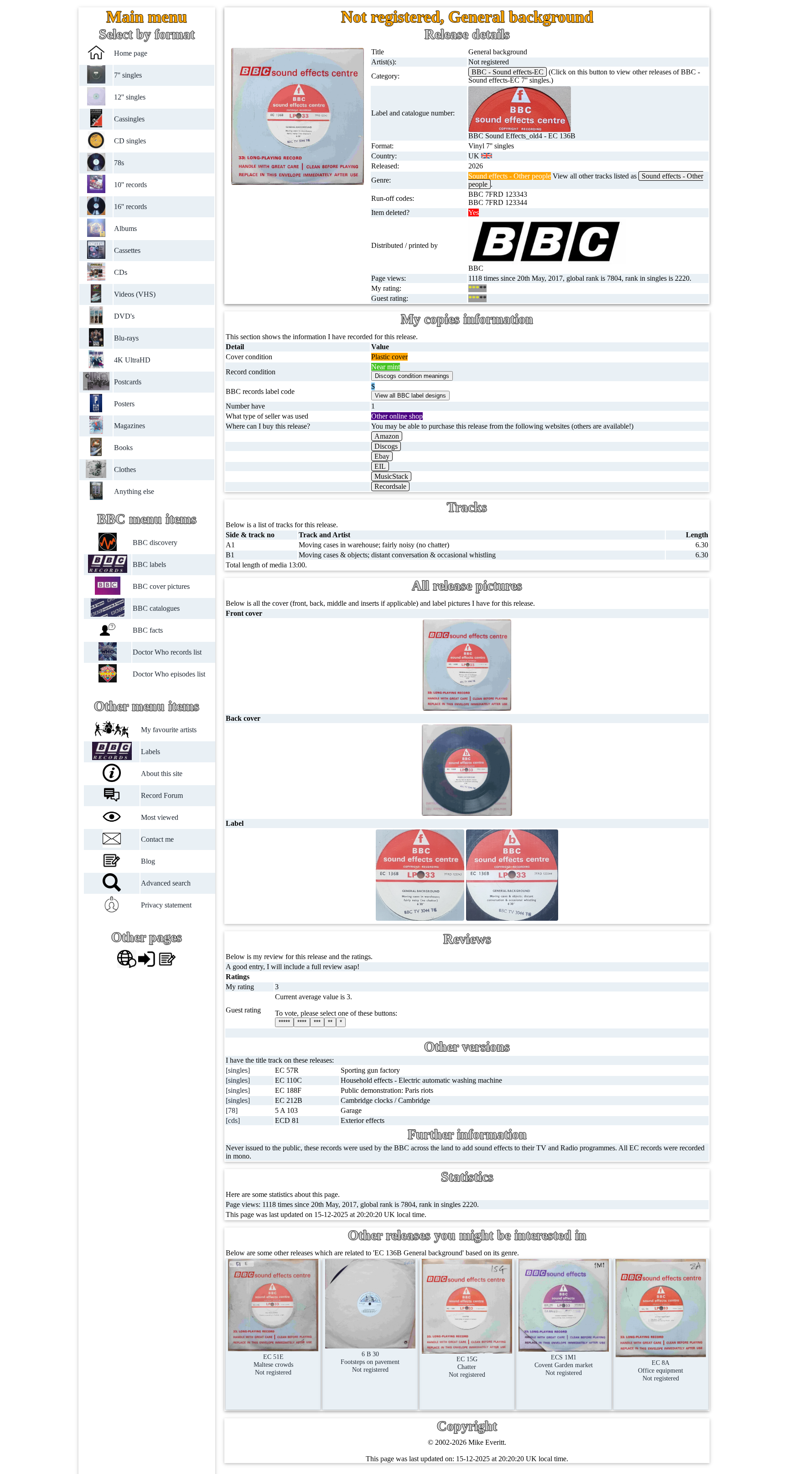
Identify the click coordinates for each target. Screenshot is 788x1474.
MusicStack (391, 476)
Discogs (386, 446)
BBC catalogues (156, 608)
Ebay (381, 456)
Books (123, 447)
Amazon (386, 436)
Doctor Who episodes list (169, 674)
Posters (124, 404)
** (330, 1022)
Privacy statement (166, 905)
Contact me (157, 839)
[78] (232, 1110)
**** (301, 1022)
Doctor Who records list (167, 652)
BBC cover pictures (161, 586)
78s (119, 163)
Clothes (125, 469)
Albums (125, 228)
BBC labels (149, 564)
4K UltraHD (132, 360)
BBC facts (148, 630)
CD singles (130, 141)
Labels (151, 751)
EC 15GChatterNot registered (467, 1366)
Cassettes (127, 250)
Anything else (134, 491)
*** (317, 1022)
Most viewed (160, 817)
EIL (380, 466)
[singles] (238, 1070)
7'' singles (128, 75)
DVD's (124, 316)
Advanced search (166, 883)
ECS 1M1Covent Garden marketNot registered (563, 1364)
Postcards (128, 382)
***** (284, 1022)
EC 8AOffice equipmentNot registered (660, 1370)
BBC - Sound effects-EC (508, 72)
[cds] (233, 1120)
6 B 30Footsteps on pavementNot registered (370, 1361)
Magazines (129, 426)
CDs (121, 272)
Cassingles (129, 119)
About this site (162, 773)
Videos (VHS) (135, 294)
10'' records (130, 185)
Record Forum (162, 795)
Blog (148, 861)
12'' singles (130, 97)
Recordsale (390, 486)
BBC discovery (155, 542)
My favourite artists (169, 730)
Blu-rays (126, 338)
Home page (131, 53)
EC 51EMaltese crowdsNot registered (273, 1364)
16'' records (130, 206)
